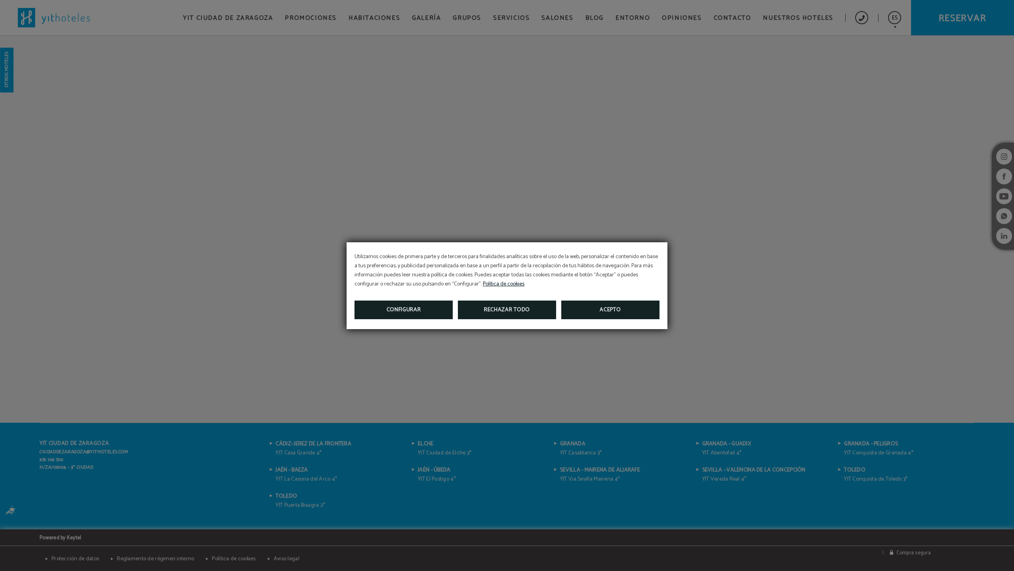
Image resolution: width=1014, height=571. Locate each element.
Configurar (404, 309)
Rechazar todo (507, 309)
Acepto (610, 309)
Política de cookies (503, 284)
